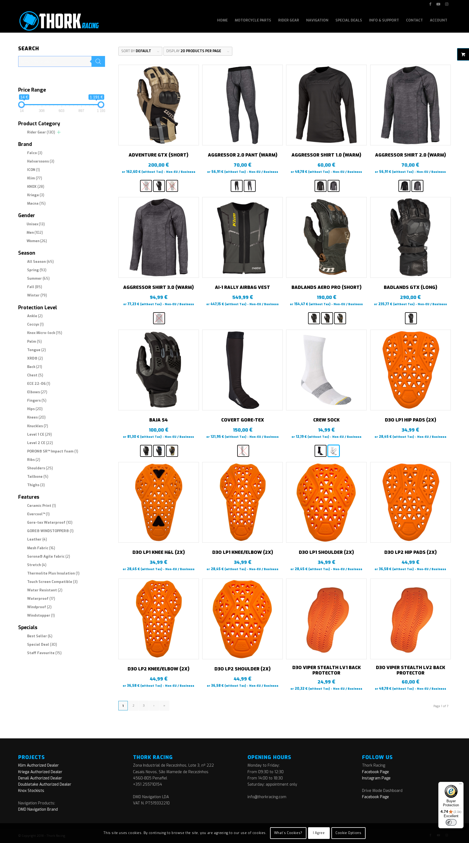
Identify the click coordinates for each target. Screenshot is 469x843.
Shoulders (40, 468)
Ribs (33, 459)
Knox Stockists (31, 790)
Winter (37, 295)
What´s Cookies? (288, 833)
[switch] (451, 822)
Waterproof (41, 598)
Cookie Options (348, 833)
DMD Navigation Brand (38, 809)
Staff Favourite (44, 653)
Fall (34, 287)
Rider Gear (41, 132)
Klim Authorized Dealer (38, 765)
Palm (34, 341)
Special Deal (42, 644)
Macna (36, 203)
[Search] (98, 61)
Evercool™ (38, 514)
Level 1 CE (39, 434)
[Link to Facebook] (430, 4)
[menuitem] (222, 20)
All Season (40, 261)
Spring (36, 270)
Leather (37, 539)
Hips (35, 409)
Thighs (36, 485)
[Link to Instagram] (447, 4)
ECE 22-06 (38, 383)
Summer (38, 278)
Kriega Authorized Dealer (40, 772)
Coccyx (35, 324)
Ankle (35, 316)
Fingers (36, 400)
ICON (33, 169)
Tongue (36, 350)
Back (34, 366)
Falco (34, 153)
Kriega (35, 195)
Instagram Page (376, 778)
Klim (34, 178)
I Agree (319, 833)
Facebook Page (375, 772)
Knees (36, 417)
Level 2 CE (40, 443)
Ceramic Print (41, 505)
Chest (35, 375)
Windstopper (41, 615)
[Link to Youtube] (438, 4)
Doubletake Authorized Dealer (44, 784)
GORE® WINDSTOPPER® (50, 531)
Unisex (36, 224)
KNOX (35, 186)
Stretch (36, 565)
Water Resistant (44, 590)
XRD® (35, 358)
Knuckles (37, 426)
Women (37, 241)
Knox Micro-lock (44, 332)
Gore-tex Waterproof (49, 522)
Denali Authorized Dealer (40, 778)
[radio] (146, 185)
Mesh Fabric (41, 548)
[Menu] (460, 785)
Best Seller (39, 636)
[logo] (58, 20)
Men (35, 232)
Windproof (39, 607)
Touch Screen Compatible (52, 581)
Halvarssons (40, 161)
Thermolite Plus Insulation (53, 573)
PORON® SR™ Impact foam (52, 451)
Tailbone (37, 476)
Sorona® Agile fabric (48, 556)
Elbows (37, 392)
